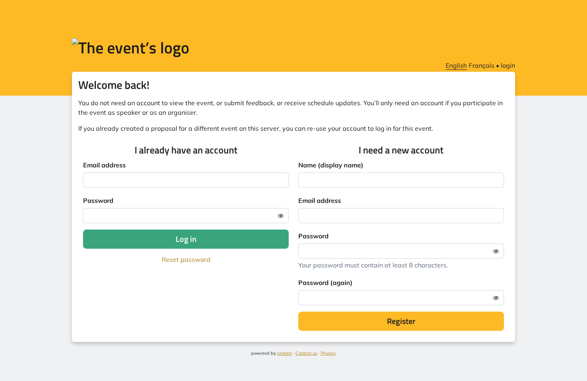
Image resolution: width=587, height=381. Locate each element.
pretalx (284, 353)
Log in (186, 239)
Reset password (186, 259)
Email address (104, 165)
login (508, 65)
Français (481, 65)
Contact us (306, 353)
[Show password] (280, 215)
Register (401, 321)
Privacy (328, 353)
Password (98, 200)
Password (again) (325, 283)
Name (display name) (330, 165)
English (456, 65)
